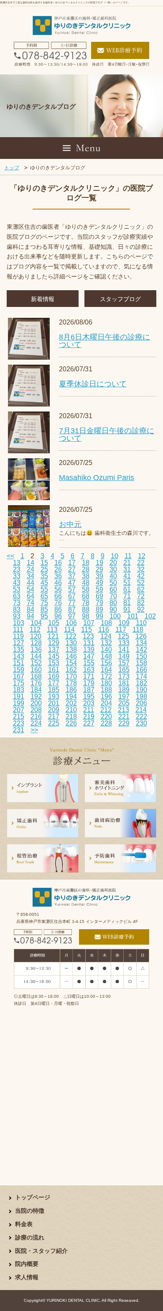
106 (71, 622)
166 (141, 669)
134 (141, 643)
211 (88, 709)
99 (99, 616)
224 (36, 723)
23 (16, 569)
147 (88, 656)
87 (72, 609)
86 (58, 609)
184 (36, 689)
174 (141, 676)
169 (53, 676)
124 (106, 636)
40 (113, 576)
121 (53, 636)
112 (35, 629)
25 (44, 569)
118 (137, 629)
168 (36, 676)
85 (44, 609)
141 (124, 649)
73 (16, 602)
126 (141, 636)
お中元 (70, 524)
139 (88, 649)
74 (30, 602)
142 (141, 649)
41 (127, 576)
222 (141, 716)
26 (58, 569)
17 (72, 562)
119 (18, 636)
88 (85, 609)
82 (141, 602)
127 (18, 643)
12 (141, 556)
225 (53, 723)
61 (127, 589)
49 (99, 582)
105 (53, 622)
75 (44, 602)
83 (16, 609)
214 (141, 709)
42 (141, 576)
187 (88, 689)
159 (18, 669)
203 (88, 703)
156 (106, 663)
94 (30, 616)
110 (141, 622)
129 (53, 643)
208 (36, 709)
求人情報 (26, 1277)
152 (36, 663)
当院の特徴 (29, 1211)
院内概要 (26, 1264)
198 (141, 696)
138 (71, 649)
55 (44, 589)
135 (18, 649)
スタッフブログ (120, 299)
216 (36, 716)
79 (99, 602)
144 (36, 656)
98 (85, 616)
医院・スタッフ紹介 (41, 1251)
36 (58, 576)
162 (71, 669)
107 (88, 622)
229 (124, 723)
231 (18, 729)
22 (141, 562)
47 (72, 582)
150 (141, 656)
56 (58, 589)
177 (53, 683)
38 (85, 576)
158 (141, 663)
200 (36, 703)
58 (85, 589)
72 (141, 596)
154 (71, 663)
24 (30, 569)
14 (30, 562)
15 (44, 562)
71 (127, 596)
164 (106, 669)
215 (18, 716)
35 (44, 576)
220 (106, 716)
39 (99, 576)
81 (127, 602)
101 (132, 616)
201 (53, 703)
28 (85, 569)
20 (113, 562)
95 (44, 616)
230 (141, 723)
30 (113, 569)
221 (124, 716)
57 (72, 589)
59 (99, 589)
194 (71, 696)
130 (71, 643)
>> (34, 729)
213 (123, 709)
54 (30, 589)
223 (18, 723)
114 (69, 629)
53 (16, 589)
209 (53, 709)
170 (71, 676)
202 (71, 703)
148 (106, 656)
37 (72, 576)
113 (52, 629)
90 (113, 609)
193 (53, 696)
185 (53, 689)
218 (71, 716)
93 (16, 616)
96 (58, 616)
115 (86, 629)
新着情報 (42, 299)
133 (124, 643)
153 (53, 663)
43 (16, 582)
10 (114, 556)
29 (99, 569)
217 (53, 716)
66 (58, 596)
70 (113, 596)
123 (88, 636)
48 (85, 582)
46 (58, 582)
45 (44, 582)
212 (106, 709)
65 (44, 596)
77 (72, 602)
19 (99, 562)
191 (18, 696)
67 (72, 596)
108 (106, 622)
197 (124, 696)
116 (103, 629)
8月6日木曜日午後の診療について (104, 341)
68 (85, 596)
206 (141, 703)
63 (16, 596)
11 (128, 556)
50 (113, 582)
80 (113, 602)
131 (88, 643)
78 (85, 602)
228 (106, 723)
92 (141, 609)
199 (18, 703)
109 (124, 622)
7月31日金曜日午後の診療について (106, 434)
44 (30, 582)
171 (88, 676)
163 (88, 669)
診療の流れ (29, 1237)
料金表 (24, 1224)
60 (113, 589)
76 (58, 602)
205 (124, 703)
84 (30, 609)
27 (72, 569)
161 (53, 669)
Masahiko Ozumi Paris (96, 477)
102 (150, 616)
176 (36, 683)
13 (16, 562)
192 (36, 696)
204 (106, 703)
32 (141, 569)
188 (106, 689)
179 (88, 683)
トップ (11, 168)
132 (106, 643)
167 (18, 676)
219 (88, 716)
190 (141, 689)
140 (106, 649)
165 (124, 669)
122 (70, 636)
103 (18, 622)
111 (18, 629)
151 (18, 663)
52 (141, 582)
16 (58, 562)
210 (71, 709)
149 (124, 656)
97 (72, 616)
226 (71, 723)
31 (127, 569)
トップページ (32, 1197)
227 (88, 723)
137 (53, 649)
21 (127, 562)
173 (124, 676)
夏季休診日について (93, 384)
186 (71, 689)
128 (36, 643)
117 (120, 629)
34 (30, 576)
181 (124, 683)
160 (36, 669)
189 (124, 689)
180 (106, 683)
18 (85, 562)
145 (53, 656)
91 (127, 609)
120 (35, 636)
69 (99, 596)
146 (71, 656)
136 (36, 649)
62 (141, 589)
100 (115, 616)
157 (124, 663)
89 (99, 609)
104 (36, 622)
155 (88, 663)
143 (18, 656)
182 (141, 683)
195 (88, 696)
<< (10, 556)
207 (18, 709)
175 (18, 683)
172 (106, 676)
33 (16, 576)
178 (71, 683)
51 (127, 582)
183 (18, 689)
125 (123, 636)
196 (106, 696)
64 (30, 596)
